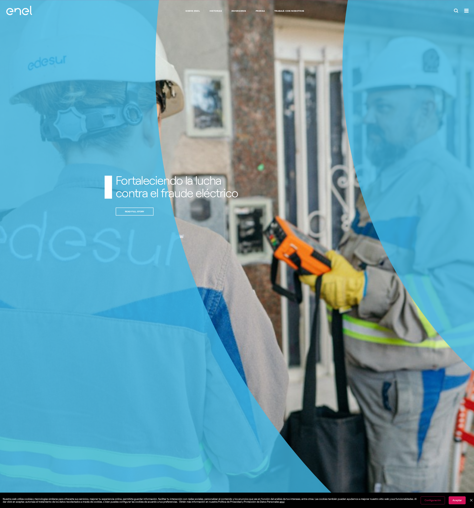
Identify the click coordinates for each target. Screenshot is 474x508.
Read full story (134, 211)
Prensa (260, 11)
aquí (282, 501)
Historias (216, 11)
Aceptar (457, 500)
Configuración (433, 500)
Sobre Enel (193, 11)
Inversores (238, 11)
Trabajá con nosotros (289, 11)
